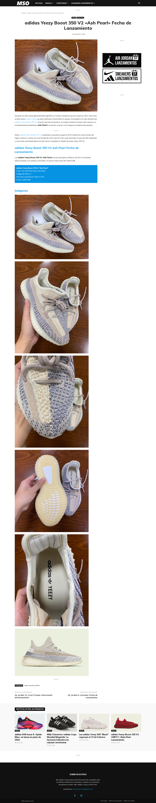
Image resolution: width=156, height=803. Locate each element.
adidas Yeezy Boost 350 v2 (26, 122)
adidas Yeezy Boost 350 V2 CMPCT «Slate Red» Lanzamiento (125, 737)
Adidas (23, 13)
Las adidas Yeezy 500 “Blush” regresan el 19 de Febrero (94, 735)
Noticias (38, 3)
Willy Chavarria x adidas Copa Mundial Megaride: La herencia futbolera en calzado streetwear (61, 738)
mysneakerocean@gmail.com (83, 789)
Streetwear (61, 3)
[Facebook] (74, 795)
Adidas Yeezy (80, 17)
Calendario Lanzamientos (82, 3)
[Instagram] (81, 795)
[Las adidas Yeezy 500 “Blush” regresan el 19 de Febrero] (94, 723)
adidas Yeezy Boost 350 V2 (31, 135)
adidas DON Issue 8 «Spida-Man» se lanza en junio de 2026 (28, 737)
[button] (139, 3)
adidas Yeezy (31, 119)
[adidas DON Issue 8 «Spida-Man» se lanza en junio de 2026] (30, 723)
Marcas (48, 3)
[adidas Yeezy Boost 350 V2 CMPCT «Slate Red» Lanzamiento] (126, 723)
